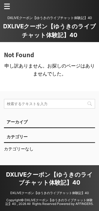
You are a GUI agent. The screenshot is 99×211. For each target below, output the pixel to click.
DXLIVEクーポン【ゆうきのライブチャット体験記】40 (49, 193)
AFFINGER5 (84, 204)
